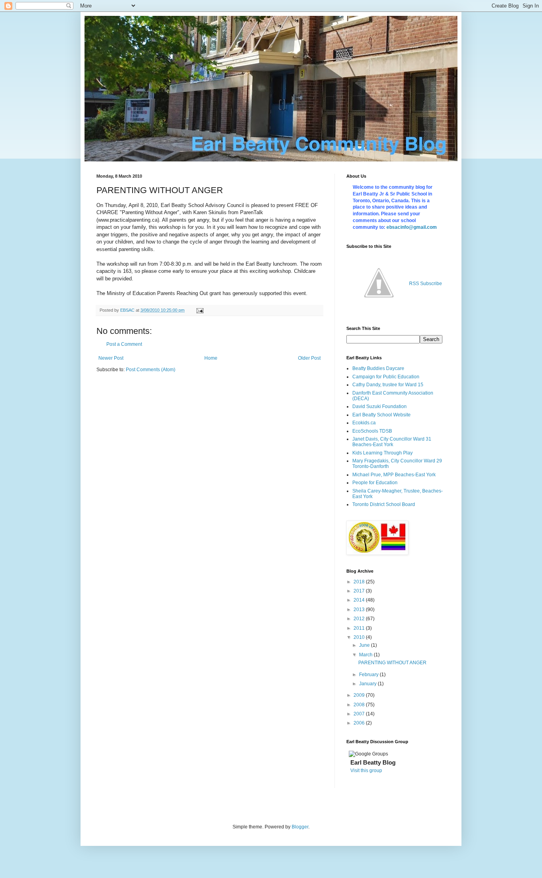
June (365, 645)
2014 (360, 600)
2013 (360, 609)
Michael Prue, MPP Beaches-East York (394, 474)
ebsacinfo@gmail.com (411, 227)
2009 (360, 695)
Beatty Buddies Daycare (378, 368)
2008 (360, 704)
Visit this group (366, 770)
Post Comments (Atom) (150, 369)
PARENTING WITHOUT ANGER (392, 662)
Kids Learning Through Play (382, 453)
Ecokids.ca (364, 423)
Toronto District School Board (383, 504)
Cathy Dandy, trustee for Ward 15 (387, 384)
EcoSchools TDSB (372, 431)
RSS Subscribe (425, 283)
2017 (360, 591)
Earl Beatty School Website (381, 415)
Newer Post (110, 358)
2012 (360, 618)
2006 (360, 723)
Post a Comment (124, 344)
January (368, 683)
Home (210, 358)
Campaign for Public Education (385, 377)
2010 (360, 637)
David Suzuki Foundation (379, 406)
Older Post (309, 358)
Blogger (300, 827)
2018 (360, 582)
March (366, 655)
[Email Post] (199, 310)
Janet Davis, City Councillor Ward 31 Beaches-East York (391, 441)
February (369, 674)
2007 (360, 714)
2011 (360, 628)
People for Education (375, 482)
